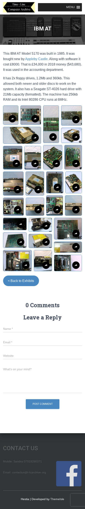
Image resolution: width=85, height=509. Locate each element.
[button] (31, 115)
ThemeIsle (57, 499)
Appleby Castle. (36, 59)
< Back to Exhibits (21, 281)
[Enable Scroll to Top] (77, 501)
